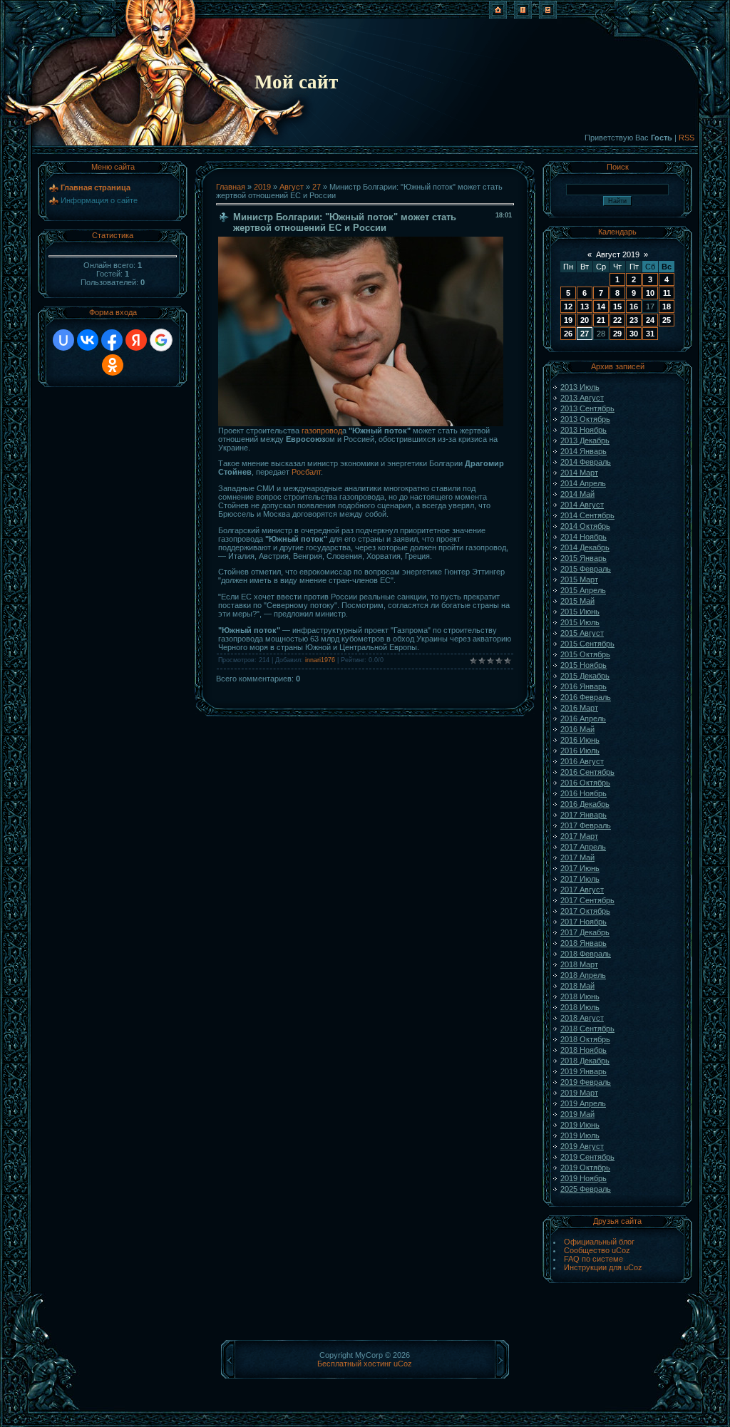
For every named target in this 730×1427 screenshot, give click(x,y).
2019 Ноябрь (583, 1178)
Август (291, 186)
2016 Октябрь (585, 782)
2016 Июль (580, 750)
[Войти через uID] (63, 340)
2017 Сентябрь (587, 900)
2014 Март (579, 472)
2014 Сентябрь (587, 515)
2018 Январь (583, 943)
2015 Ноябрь (583, 665)
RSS (686, 137)
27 (316, 186)
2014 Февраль (585, 462)
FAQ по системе (593, 1259)
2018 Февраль (585, 953)
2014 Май (577, 494)
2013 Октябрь (585, 419)
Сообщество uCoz (597, 1250)
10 (650, 293)
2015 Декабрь (585, 675)
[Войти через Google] (161, 340)
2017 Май (577, 857)
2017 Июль (580, 879)
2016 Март (579, 708)
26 (568, 333)
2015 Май (577, 601)
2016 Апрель (583, 718)
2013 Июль (580, 387)
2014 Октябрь (585, 526)
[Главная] (498, 15)
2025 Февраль (585, 1189)
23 (633, 320)
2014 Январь (583, 451)
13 (584, 306)
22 (617, 320)
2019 (262, 186)
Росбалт (306, 472)
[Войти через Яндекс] (136, 340)
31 (650, 333)
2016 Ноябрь (583, 793)
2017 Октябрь (585, 911)
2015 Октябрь (585, 654)
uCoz (403, 1363)
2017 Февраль (585, 825)
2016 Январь (583, 686)
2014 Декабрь (585, 547)
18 (666, 306)
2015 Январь (583, 558)
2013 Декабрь (585, 440)
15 (617, 306)
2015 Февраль (585, 569)
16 (633, 306)
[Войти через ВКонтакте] (87, 340)
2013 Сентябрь (587, 408)
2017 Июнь (580, 868)
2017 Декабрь (585, 932)
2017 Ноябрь (583, 921)
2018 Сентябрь (587, 1028)
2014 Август (582, 504)
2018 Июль (580, 1007)
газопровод (322, 430)
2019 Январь (583, 1071)
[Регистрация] (523, 15)
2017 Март (579, 836)
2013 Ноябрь (583, 430)
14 (601, 306)
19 (568, 320)
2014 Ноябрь (583, 536)
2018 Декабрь (585, 1060)
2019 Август (582, 1146)
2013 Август (582, 397)
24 (650, 320)
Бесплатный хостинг (354, 1363)
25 (666, 320)
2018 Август (582, 1018)
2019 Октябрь (585, 1167)
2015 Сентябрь (587, 643)
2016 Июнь (580, 740)
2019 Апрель (583, 1103)
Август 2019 (617, 254)
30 (633, 333)
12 (568, 306)
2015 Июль (580, 622)
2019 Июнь (580, 1125)
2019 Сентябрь (587, 1157)
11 (667, 293)
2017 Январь (583, 814)
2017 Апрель (583, 847)
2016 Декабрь (585, 804)
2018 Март (579, 964)
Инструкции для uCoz (603, 1267)
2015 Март (579, 579)
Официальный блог (599, 1241)
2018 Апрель (583, 975)
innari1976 (320, 660)
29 (617, 333)
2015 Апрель (583, 590)
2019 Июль (580, 1135)
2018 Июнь (580, 996)
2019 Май (577, 1114)
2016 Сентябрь (587, 772)
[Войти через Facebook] (112, 340)
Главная (230, 186)
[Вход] (548, 15)
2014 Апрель (583, 483)
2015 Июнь (580, 611)
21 (601, 320)
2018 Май (577, 986)
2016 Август (582, 761)
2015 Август (582, 633)
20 (584, 320)
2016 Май (577, 729)
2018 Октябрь (585, 1039)
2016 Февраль (585, 697)
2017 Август (582, 889)
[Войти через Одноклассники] (112, 365)
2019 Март (579, 1092)
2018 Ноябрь (583, 1050)
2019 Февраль (585, 1082)
